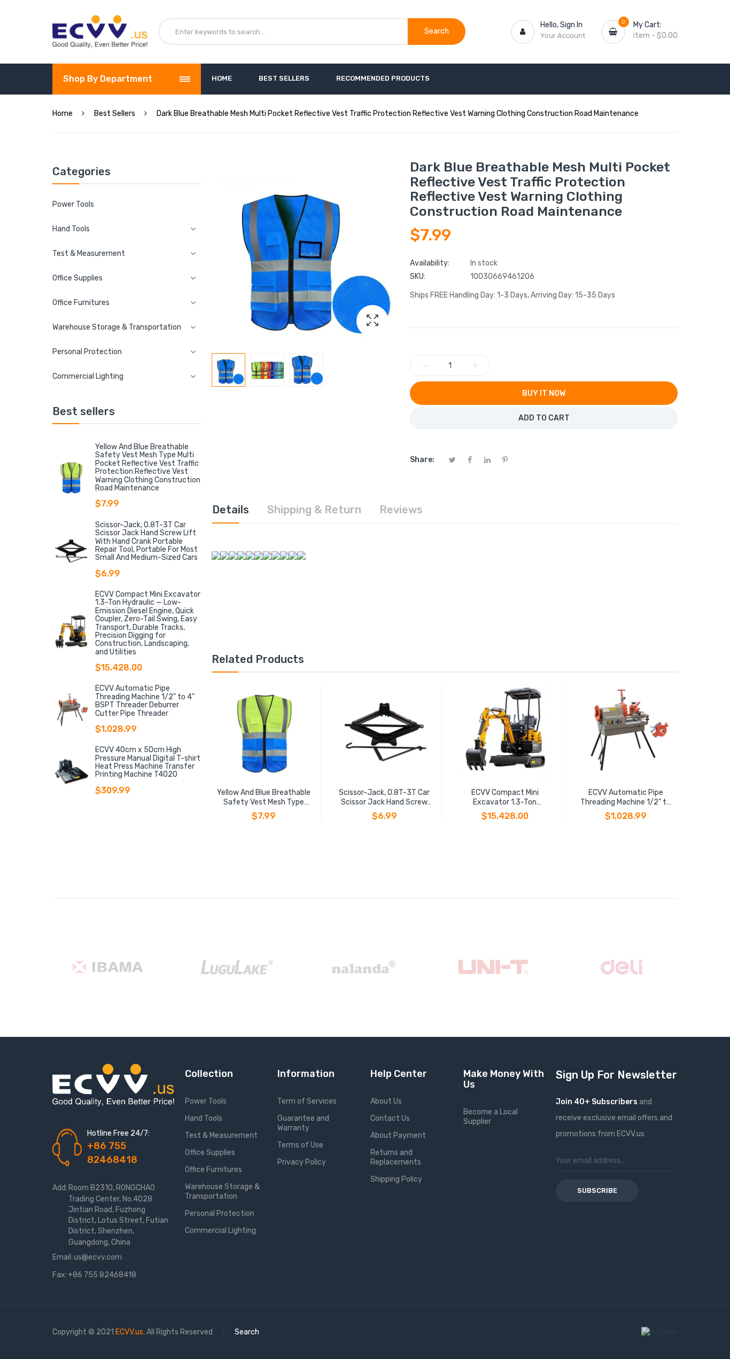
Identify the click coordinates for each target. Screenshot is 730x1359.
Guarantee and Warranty (303, 1123)
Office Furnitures (213, 1169)
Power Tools (73, 204)
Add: (59, 1187)
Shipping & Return (314, 509)
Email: (62, 1257)
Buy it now (543, 393)
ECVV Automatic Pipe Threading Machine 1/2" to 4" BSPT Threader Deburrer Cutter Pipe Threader (145, 700)
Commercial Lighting (220, 1230)
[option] (228, 370)
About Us (386, 1101)
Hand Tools (203, 1118)
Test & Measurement (221, 1135)
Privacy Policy (301, 1162)
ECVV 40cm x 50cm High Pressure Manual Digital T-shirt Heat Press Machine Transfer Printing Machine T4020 (147, 762)
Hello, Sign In (561, 24)
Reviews (401, 509)
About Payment (398, 1135)
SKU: (417, 276)
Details (230, 509)
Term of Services (307, 1101)
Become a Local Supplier (490, 1116)
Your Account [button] (562, 36)
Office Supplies (210, 1152)
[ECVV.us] (99, 25)
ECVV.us (129, 1332)
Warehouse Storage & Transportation (222, 1191)
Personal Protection (219, 1213)
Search (247, 1332)
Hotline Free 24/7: (118, 1133)
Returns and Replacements (395, 1157)
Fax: (59, 1274)
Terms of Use (300, 1145)
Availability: (429, 263)
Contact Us (390, 1118)
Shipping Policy (396, 1179)
